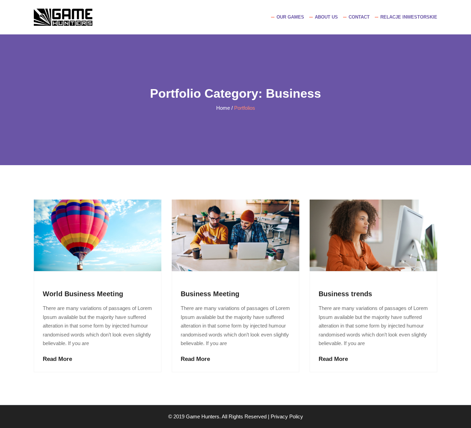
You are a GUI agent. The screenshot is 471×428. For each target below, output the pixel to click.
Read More (57, 359)
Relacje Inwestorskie (408, 17)
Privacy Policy (287, 416)
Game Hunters (202, 416)
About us (326, 17)
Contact (359, 17)
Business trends (345, 294)
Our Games (290, 17)
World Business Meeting (83, 294)
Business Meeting (210, 294)
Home (223, 108)
